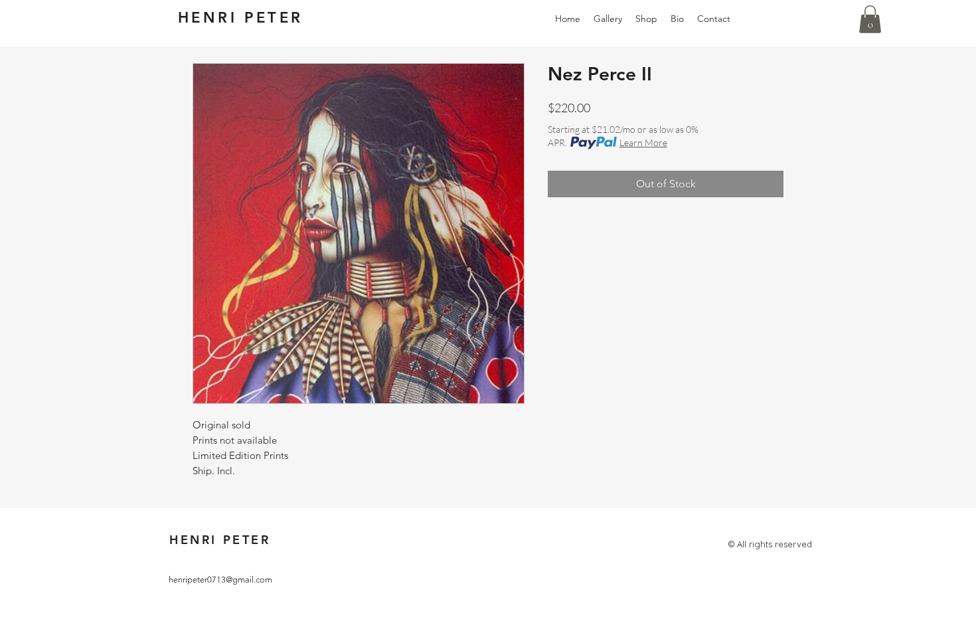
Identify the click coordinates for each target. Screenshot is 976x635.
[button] (870, 19)
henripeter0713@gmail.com (220, 580)
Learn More (643, 142)
